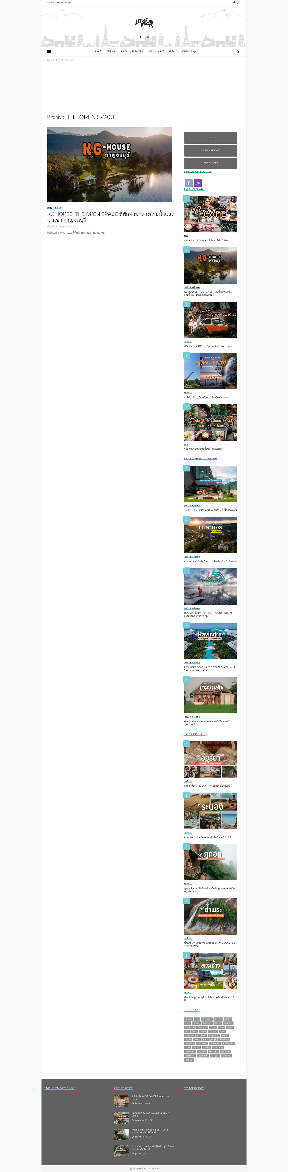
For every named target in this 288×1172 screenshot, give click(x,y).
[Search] (238, 51)
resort (222, 1027)
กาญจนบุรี (213, 1035)
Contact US (189, 52)
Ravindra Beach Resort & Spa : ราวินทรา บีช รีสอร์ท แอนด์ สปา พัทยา (210, 669)
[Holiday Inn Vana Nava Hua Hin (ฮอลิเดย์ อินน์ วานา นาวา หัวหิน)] (210, 586)
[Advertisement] (144, 88)
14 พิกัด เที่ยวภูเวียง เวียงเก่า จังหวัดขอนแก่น (206, 397)
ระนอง (196, 1047)
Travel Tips (189, 1035)
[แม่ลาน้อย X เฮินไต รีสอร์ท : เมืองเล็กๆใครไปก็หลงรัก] (210, 535)
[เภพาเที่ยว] (144, 22)
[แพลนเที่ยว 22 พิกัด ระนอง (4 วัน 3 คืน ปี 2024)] (210, 811)
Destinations (207, 1019)
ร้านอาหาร (218, 1047)
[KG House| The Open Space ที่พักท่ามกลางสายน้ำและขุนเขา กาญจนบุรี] (110, 164)
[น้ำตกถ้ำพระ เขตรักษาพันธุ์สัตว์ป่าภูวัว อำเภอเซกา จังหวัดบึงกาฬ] (210, 916)
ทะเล (197, 1039)
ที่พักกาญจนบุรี (209, 1039)
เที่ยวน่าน (225, 1051)
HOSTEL (227, 1019)
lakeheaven (207, 1023)
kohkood (196, 1023)
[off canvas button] (49, 51)
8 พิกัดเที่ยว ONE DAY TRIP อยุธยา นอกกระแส (207, 786)
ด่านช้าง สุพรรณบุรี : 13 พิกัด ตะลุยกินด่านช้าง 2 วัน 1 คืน (210, 999)
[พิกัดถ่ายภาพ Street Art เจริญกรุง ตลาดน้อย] (210, 320)
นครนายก (202, 1043)
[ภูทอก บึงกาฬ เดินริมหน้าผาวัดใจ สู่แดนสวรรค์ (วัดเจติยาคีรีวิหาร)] (210, 862)
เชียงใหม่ (213, 1051)
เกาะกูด (202, 1051)
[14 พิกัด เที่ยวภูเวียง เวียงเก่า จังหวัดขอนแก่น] (210, 371)
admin (54, 226)
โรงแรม (215, 1055)
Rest (172, 52)
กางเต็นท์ (201, 1035)
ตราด (188, 1039)
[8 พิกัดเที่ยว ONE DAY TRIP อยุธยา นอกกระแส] (210, 759)
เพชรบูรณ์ (190, 1055)
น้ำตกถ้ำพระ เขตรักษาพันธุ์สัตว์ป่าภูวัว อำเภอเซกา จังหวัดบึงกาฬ (209, 945)
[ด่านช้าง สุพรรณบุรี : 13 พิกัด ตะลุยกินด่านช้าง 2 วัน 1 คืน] (210, 971)
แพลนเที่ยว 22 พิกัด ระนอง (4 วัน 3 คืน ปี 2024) (207, 837)
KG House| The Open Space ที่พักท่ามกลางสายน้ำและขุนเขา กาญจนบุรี (110, 217)
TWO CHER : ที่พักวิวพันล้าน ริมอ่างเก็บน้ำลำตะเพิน (210, 510)
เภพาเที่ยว (202, 1055)
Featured (218, 1019)
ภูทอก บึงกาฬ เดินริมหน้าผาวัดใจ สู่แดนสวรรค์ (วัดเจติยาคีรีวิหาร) (210, 890)
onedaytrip (228, 1023)
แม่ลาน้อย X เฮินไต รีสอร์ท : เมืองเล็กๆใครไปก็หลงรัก (210, 561)
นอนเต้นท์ (214, 1043)
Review (230, 1027)
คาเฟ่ (224, 1035)
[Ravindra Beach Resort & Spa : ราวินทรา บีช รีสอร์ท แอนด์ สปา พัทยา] (210, 641)
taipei (194, 1031)
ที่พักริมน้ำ (224, 1039)
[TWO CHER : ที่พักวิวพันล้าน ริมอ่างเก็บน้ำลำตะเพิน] (210, 484)
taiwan (203, 1031)
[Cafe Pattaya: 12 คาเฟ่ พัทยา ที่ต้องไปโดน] (210, 214)
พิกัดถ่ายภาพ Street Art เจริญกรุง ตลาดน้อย (208, 346)
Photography (202, 1027)
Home (98, 52)
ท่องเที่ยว (190, 1043)
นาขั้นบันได (228, 1043)
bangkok (189, 1019)
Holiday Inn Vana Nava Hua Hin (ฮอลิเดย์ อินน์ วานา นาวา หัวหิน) (208, 615)
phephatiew (190, 1027)
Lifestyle (217, 1023)
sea (187, 1031)
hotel (187, 1023)
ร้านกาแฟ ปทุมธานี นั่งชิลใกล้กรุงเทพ (203, 449)
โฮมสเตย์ (226, 1055)
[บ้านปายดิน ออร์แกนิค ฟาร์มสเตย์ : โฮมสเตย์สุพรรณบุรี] (210, 695)
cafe (197, 1019)
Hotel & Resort (132, 52)
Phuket (213, 1027)
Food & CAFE (156, 52)
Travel (111, 52)
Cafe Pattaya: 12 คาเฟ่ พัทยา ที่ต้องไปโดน (206, 240)
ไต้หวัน (189, 1059)
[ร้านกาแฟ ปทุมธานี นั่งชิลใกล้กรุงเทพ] (210, 422)
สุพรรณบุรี (190, 1051)
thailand (213, 1031)
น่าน (188, 1047)
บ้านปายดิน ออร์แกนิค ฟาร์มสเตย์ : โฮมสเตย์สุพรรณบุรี (206, 723)
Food (186, 236)
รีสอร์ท (206, 1047)
